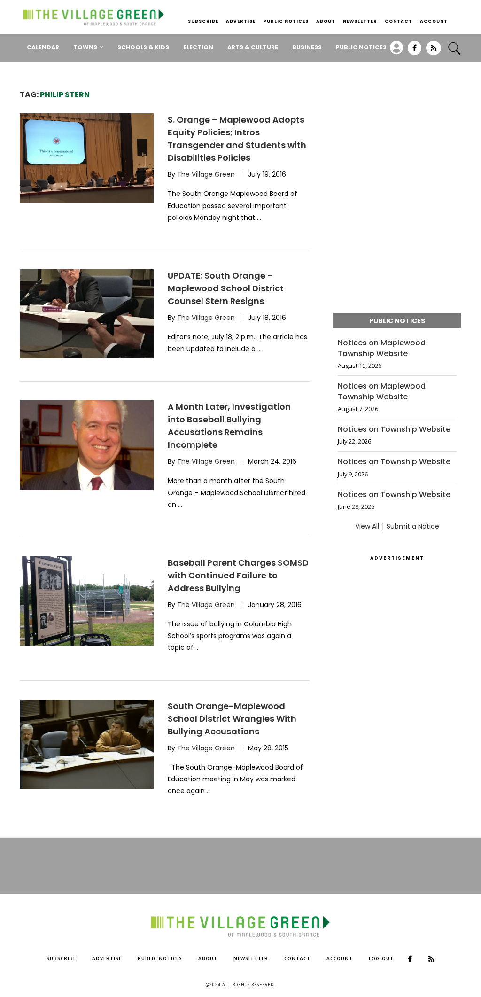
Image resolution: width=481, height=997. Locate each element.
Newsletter (360, 21)
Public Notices (286, 21)
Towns (85, 47)
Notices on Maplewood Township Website (382, 348)
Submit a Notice (413, 526)
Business (307, 47)
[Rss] (433, 51)
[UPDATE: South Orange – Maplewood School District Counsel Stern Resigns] (87, 313)
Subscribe (203, 21)
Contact (398, 21)
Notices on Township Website (394, 429)
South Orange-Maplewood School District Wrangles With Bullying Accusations (232, 718)
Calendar (43, 47)
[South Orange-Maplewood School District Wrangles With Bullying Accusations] (87, 744)
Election (198, 47)
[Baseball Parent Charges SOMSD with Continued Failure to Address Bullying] (87, 601)
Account (434, 21)
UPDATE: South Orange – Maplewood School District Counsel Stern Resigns (226, 288)
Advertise (241, 21)
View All (367, 526)
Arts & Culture (252, 47)
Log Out (381, 958)
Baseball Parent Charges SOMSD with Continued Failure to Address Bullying (238, 575)
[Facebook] (414, 51)
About (325, 21)
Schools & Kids (143, 47)
